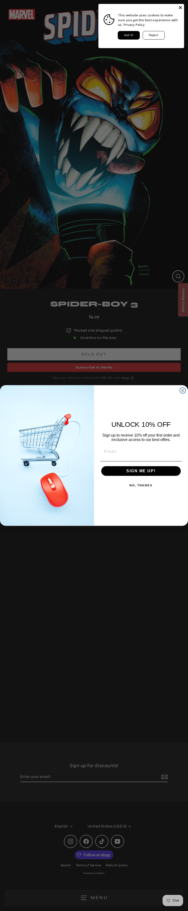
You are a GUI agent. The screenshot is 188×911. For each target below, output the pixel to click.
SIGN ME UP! (140, 471)
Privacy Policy (134, 24)
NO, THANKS (141, 485)
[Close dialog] (183, 390)
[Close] (180, 7)
